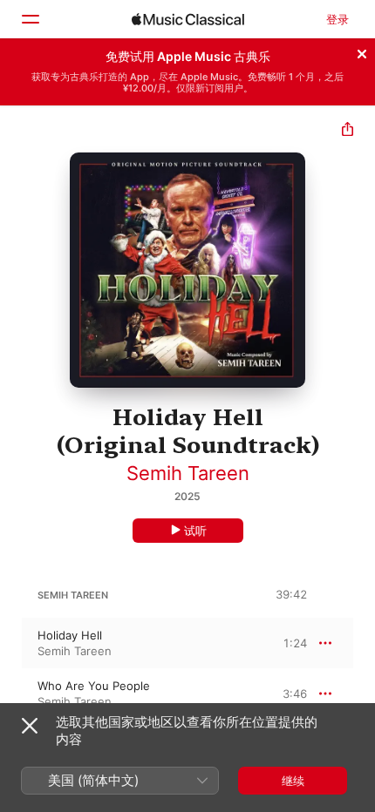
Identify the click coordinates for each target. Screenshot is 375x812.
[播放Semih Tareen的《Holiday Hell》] (11, 643)
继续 (293, 781)
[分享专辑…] (347, 131)
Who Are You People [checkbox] (94, 686)
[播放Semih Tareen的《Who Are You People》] (11, 693)
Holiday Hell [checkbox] (70, 635)
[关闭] (362, 51)
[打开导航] (29, 19)
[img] (188, 19)
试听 (195, 531)
